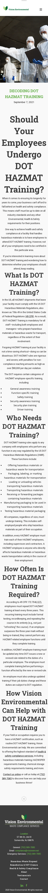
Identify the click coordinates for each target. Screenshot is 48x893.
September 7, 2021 (24, 102)
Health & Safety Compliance (24, 868)
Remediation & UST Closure (24, 865)
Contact (24, 879)
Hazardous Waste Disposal (24, 861)
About (24, 872)
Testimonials (24, 875)
